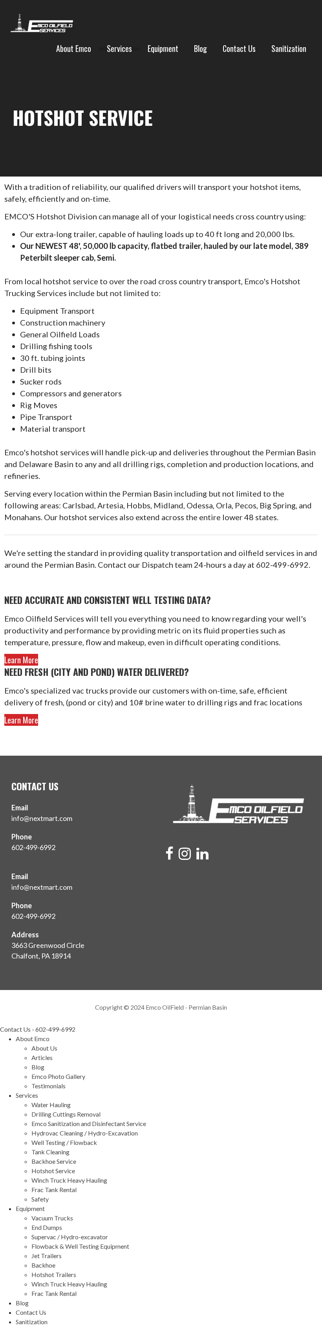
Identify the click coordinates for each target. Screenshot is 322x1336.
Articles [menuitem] (42, 1057)
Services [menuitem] (27, 1095)
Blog (200, 49)
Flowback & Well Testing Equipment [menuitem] (80, 1246)
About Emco (73, 49)
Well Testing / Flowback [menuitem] (64, 1142)
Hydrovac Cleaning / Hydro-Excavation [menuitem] (84, 1133)
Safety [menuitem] (40, 1199)
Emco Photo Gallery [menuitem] (58, 1076)
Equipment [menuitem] (30, 1208)
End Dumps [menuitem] (46, 1227)
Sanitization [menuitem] (32, 1321)
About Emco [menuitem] (32, 1038)
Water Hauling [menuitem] (51, 1104)
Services (119, 49)
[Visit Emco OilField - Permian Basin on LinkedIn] (202, 856)
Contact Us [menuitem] (31, 1312)
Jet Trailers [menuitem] (46, 1255)
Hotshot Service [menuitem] (53, 1170)
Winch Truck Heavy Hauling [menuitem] (69, 1180)
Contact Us (239, 49)
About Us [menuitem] (44, 1048)
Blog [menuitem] (37, 1067)
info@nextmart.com (41, 818)
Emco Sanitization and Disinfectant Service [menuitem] (88, 1123)
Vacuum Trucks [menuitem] (52, 1218)
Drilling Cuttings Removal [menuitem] (66, 1114)
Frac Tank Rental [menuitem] (54, 1189)
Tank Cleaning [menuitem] (50, 1152)
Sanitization (288, 49)
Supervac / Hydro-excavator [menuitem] (69, 1236)
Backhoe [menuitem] (43, 1265)
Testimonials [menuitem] (48, 1085)
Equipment (163, 49)
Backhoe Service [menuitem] (53, 1161)
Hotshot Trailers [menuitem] (53, 1274)
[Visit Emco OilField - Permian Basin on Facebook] (169, 856)
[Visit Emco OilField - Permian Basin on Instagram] (185, 856)
